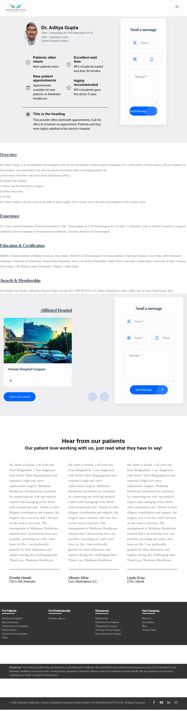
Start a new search (19, 396)
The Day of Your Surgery (108, 629)
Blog (144, 626)
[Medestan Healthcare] (15, 7)
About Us (147, 618)
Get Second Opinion (12, 618)
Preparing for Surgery (106, 626)
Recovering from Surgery (108, 633)
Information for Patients (107, 622)
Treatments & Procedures (15, 626)
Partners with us (57, 618)
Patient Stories (9, 629)
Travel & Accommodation (14, 633)
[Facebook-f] (154, 702)
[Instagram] (176, 702)
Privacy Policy (149, 629)
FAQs (5, 637)
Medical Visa (101, 618)
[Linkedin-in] (168, 702)
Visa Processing (10, 622)
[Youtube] (161, 702)
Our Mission (148, 622)
